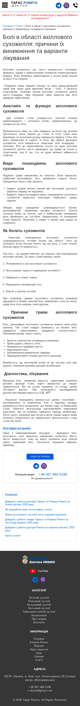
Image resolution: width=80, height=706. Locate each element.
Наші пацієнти (39, 649)
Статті (39, 660)
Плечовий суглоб (39, 601)
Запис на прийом (40, 456)
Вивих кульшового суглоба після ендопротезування (35, 514)
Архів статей (12, 535)
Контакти (39, 622)
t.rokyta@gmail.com (40, 690)
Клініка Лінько (39, 642)
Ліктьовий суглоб (39, 608)
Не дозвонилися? (42, 478)
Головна (39, 638)
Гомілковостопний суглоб (39, 611)
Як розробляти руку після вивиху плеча (28, 509)
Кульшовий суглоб (39, 604)
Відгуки (39, 645)
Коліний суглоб (39, 597)
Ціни (39, 652)
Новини (39, 656)
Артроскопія (39, 615)
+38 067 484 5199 (53, 474)
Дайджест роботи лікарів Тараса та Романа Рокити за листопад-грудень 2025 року (36, 521)
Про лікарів (39, 618)
